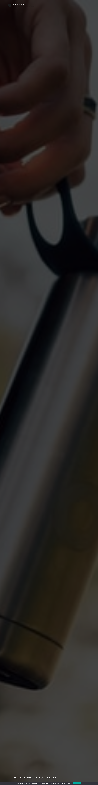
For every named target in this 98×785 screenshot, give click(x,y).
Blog (19, 6)
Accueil (15, 6)
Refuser (79, 783)
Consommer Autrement (19, 4)
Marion (15, 780)
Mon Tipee (30, 6)
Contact (24, 6)
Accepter (74, 783)
